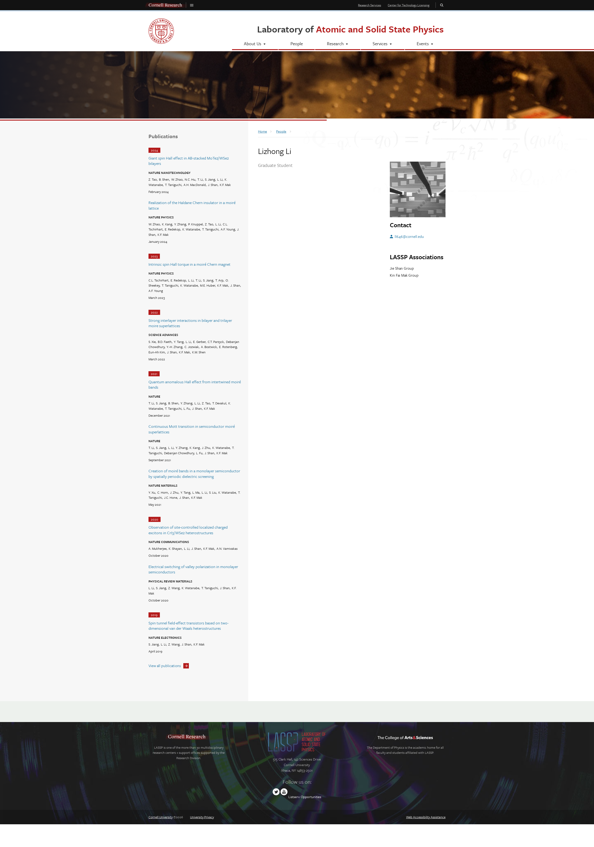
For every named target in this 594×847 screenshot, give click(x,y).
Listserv (294, 796)
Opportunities (311, 796)
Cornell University (160, 817)
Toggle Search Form (442, 5)
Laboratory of (350, 28)
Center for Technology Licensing (408, 5)
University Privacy (202, 817)
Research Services (369, 5)
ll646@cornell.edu (409, 236)
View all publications (164, 665)
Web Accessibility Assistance (426, 817)
